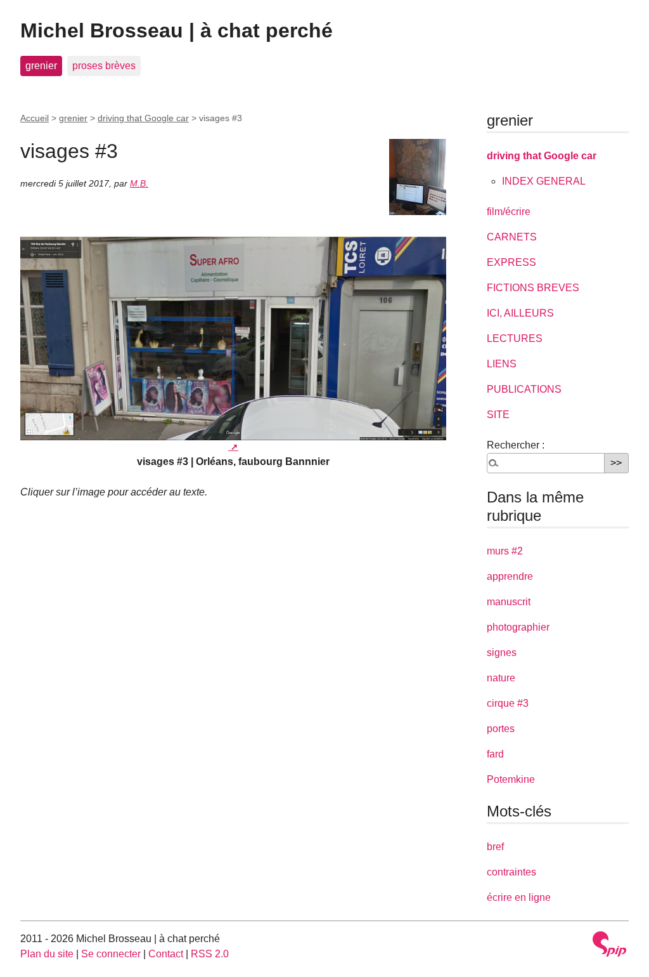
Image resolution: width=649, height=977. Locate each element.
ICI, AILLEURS (520, 313)
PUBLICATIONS (524, 389)
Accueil (34, 118)
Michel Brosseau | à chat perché (176, 30)
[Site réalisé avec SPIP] (610, 944)
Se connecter (111, 953)
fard (495, 754)
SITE (498, 414)
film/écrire (508, 211)
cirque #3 (508, 703)
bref (495, 846)
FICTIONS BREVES (533, 287)
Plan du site (47, 953)
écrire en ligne (519, 897)
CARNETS (512, 237)
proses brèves (104, 65)
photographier (518, 627)
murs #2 (505, 551)
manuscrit (508, 601)
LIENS (502, 363)
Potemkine (511, 779)
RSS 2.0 (210, 953)
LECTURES (515, 338)
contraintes (511, 872)
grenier (41, 65)
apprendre (510, 576)
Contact (165, 953)
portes (501, 728)
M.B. (139, 183)
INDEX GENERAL (544, 181)
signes (502, 652)
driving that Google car (143, 118)
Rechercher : (515, 445)
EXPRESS (511, 262)
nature (501, 677)
